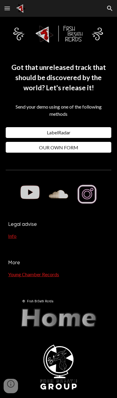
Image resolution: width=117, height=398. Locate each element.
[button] (7, 8)
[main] (58, 92)
